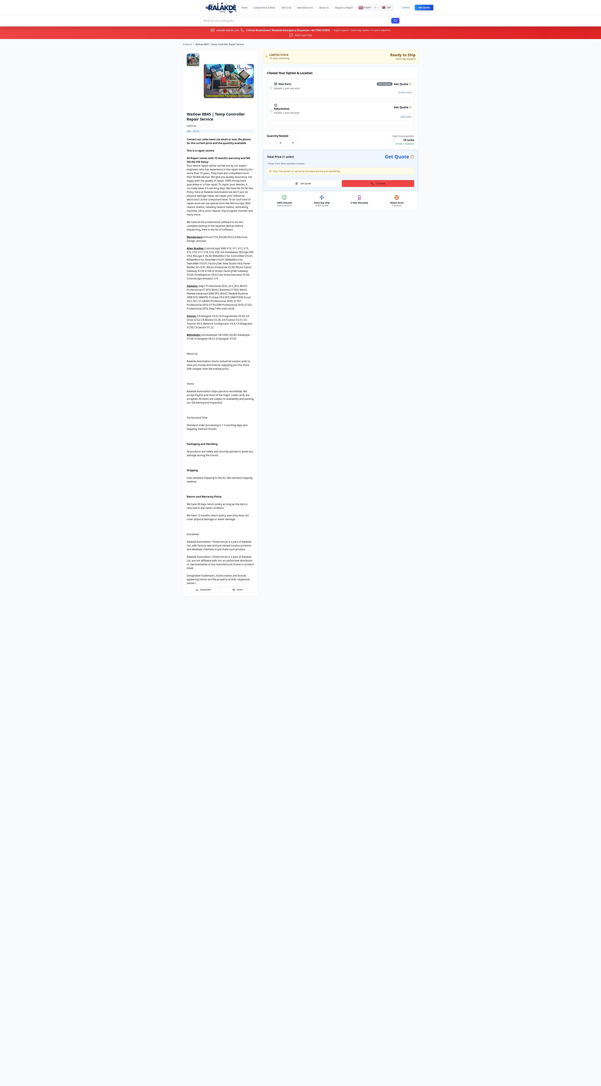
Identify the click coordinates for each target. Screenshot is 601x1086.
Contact (406, 7)
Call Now (380, 183)
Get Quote (424, 7)
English (367, 7)
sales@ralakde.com (227, 30)
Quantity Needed (277, 136)
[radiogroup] (340, 102)
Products (187, 44)
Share (240, 589)
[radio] (271, 88)
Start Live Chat (303, 35)
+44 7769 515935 (320, 30)
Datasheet (205, 589)
